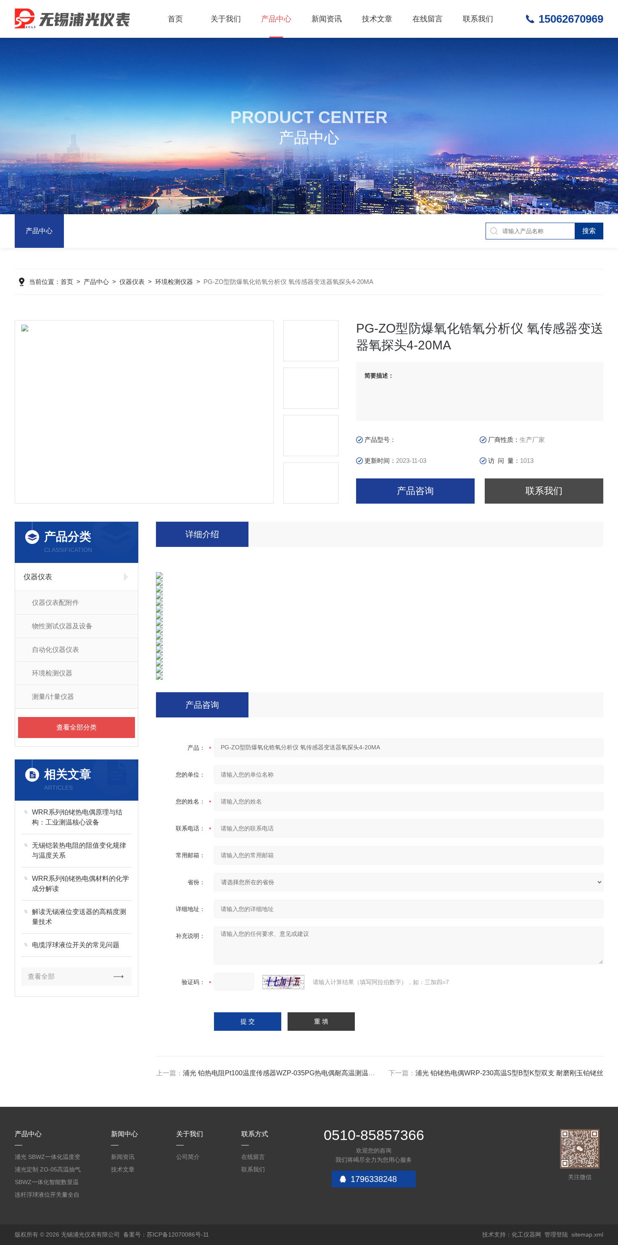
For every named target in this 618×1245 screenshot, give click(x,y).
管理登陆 (556, 1234)
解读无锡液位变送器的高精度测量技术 (79, 916)
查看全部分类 (76, 727)
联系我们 (478, 19)
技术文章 (377, 19)
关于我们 (226, 19)
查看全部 (41, 976)
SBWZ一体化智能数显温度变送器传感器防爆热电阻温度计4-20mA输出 (47, 1183)
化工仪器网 (526, 1234)
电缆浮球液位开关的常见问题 (75, 944)
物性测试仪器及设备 (62, 626)
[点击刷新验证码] (283, 982)
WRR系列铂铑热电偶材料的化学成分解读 (80, 883)
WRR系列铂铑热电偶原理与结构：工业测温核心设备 (77, 817)
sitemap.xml (587, 1234)
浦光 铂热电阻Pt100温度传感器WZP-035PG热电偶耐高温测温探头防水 (289, 1073)
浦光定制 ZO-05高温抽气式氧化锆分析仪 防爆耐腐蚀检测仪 (48, 1171)
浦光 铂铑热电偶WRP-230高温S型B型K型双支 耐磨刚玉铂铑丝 (509, 1073)
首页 (175, 19)
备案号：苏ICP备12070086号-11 (166, 1234)
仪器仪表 (132, 281)
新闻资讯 (327, 19)
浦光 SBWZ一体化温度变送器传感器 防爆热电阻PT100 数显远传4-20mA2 (48, 1158)
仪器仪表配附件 (55, 602)
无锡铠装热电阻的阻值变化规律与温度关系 (79, 850)
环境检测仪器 (174, 281)
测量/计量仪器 (53, 696)
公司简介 (188, 1156)
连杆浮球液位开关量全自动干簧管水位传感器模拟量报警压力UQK (47, 1196)
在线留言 (427, 19)
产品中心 (276, 19)
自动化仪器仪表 (55, 649)
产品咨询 (415, 491)
